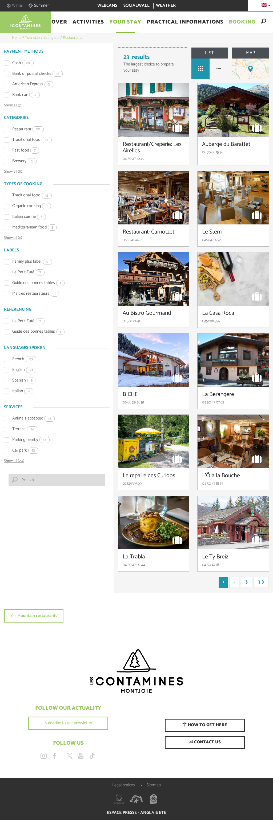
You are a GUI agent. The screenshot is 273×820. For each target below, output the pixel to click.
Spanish (22, 381)
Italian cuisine (27, 217)
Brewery (22, 161)
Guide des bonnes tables (36, 283)
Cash (21, 63)
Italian (21, 391)
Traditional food (30, 140)
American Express (31, 84)
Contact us (207, 742)
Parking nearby (29, 440)
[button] (53, 22)
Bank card (24, 95)
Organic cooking (29, 206)
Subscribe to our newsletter (68, 722)
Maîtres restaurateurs (33, 294)
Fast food (24, 150)
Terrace (23, 429)
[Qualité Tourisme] (119, 799)
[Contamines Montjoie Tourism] (136, 671)
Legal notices (123, 785)
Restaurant (26, 129)
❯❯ (261, 582)
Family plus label (30, 262)
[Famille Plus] (136, 799)
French (22, 359)
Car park (23, 451)
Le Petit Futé (26, 272)
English (22, 370)
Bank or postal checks (35, 74)
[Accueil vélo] (153, 799)
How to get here (207, 725)
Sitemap (154, 785)
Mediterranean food (32, 227)
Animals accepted (31, 418)
